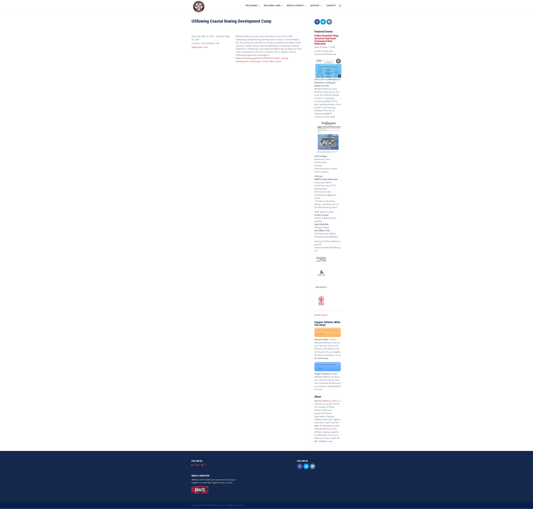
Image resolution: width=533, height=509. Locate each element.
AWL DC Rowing (322, 426)
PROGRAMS (251, 6)
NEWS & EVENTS (295, 6)
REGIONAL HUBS (272, 6)
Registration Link (200, 47)
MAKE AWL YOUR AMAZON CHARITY (326, 332)
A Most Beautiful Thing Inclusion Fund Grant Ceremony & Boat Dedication (326, 39)
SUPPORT (315, 6)
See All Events (321, 315)
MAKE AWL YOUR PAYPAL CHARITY (326, 366)
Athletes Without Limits (325, 401)
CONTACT (331, 6)
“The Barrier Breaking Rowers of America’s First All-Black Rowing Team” (326, 204)
